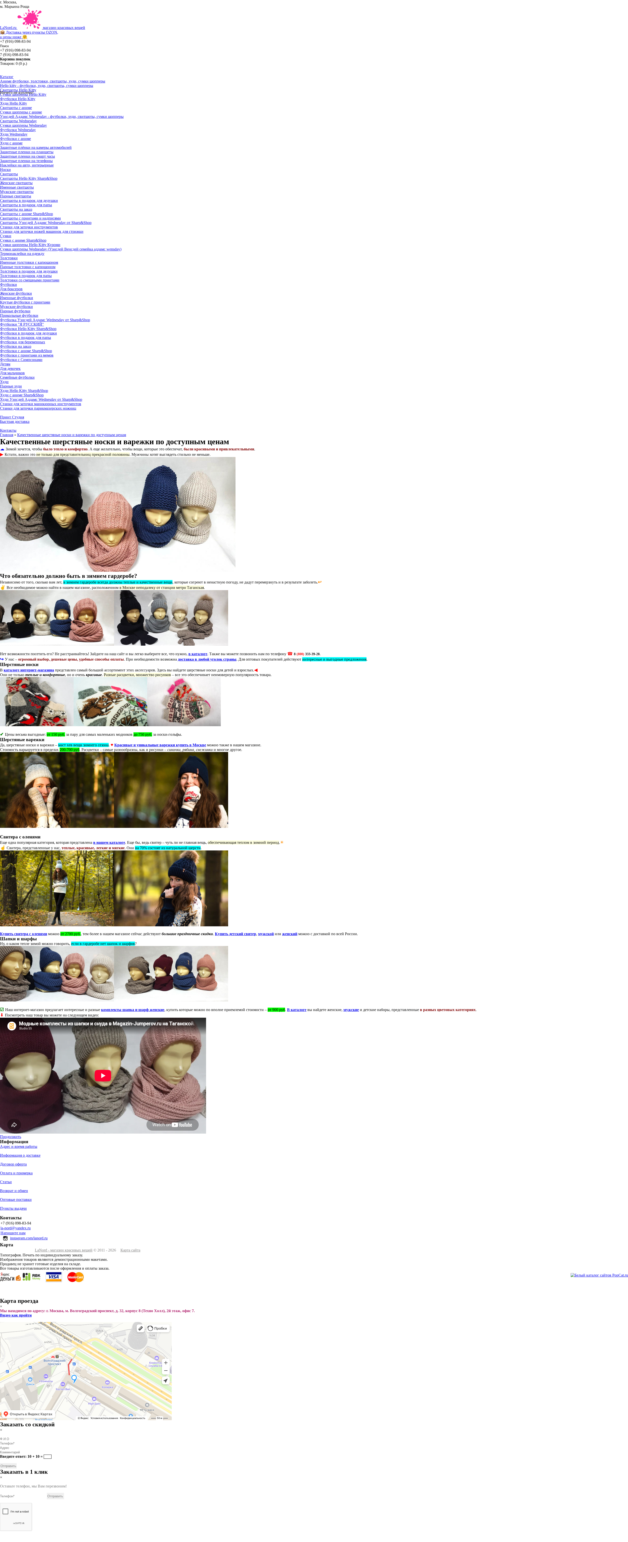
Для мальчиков (12, 373)
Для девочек (10, 368)
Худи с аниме (11, 143)
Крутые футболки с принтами (25, 302)
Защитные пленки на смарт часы (27, 156)
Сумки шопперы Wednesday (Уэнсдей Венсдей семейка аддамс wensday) (60, 249)
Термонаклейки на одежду (22, 253)
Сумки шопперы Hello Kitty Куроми (30, 245)
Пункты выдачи (13, 1208)
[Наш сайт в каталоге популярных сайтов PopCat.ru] (599, 1275)
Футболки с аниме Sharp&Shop (26, 351)
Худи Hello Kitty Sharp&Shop (24, 391)
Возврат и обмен (14, 1191)
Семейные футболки (17, 377)
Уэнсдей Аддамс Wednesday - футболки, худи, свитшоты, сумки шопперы (62, 116)
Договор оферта (13, 1164)
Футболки (8, 284)
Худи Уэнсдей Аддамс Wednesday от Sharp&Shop (41, 399)
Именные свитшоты (17, 187)
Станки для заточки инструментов (29, 227)
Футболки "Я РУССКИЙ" (22, 324)
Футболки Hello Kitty (17, 99)
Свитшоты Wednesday (18, 121)
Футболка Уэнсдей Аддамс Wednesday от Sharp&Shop (45, 320)
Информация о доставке (20, 1155)
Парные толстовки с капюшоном (27, 267)
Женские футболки (16, 293)
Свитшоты (9, 174)
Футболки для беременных (22, 342)
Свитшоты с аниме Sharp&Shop (26, 214)
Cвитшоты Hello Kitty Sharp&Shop (28, 178)
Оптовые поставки (16, 1199)
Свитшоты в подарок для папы (26, 205)
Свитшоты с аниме (16, 108)
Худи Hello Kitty (13, 103)
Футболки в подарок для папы (25, 337)
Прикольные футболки (19, 315)
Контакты (8, 430)
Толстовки (9, 258)
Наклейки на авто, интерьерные (27, 165)
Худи (4, 382)
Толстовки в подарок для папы (26, 276)
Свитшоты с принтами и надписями (30, 218)
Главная (6, 435)
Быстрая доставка (14, 421)
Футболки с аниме (15, 139)
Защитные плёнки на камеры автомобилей (36, 147)
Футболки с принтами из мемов (26, 355)
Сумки (5, 236)
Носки (5, 169)
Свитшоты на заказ (16, 209)
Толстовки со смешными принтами (29, 280)
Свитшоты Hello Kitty (18, 90)
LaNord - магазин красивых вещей (63, 1250)
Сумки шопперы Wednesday (23, 125)
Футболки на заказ (15, 346)
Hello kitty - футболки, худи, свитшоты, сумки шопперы (46, 85)
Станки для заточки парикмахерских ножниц (38, 408)
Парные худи (11, 386)
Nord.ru (42, 32)
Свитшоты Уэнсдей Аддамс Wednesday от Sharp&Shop (46, 223)
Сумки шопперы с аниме (21, 112)
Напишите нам (13, 1233)
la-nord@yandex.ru (15, 1228)
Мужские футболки (16, 307)
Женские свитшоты (16, 183)
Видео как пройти (16, 1315)
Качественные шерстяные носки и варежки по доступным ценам (71, 435)
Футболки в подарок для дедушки (28, 333)
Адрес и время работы (18, 1146)
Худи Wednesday (13, 134)
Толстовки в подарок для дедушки (29, 271)
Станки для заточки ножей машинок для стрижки (41, 231)
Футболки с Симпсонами (21, 360)
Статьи (6, 1182)
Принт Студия (12, 417)
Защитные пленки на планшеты (26, 152)
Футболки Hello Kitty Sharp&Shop (28, 329)
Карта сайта (130, 1250)
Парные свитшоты (15, 196)
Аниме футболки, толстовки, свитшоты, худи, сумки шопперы (52, 81)
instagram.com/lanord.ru (29, 1238)
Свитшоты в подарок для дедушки (29, 200)
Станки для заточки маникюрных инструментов (40, 404)
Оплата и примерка (16, 1173)
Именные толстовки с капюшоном (29, 262)
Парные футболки (15, 311)
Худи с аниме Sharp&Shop (22, 395)
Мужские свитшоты (17, 192)
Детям (5, 364)
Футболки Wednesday (18, 130)
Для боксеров (11, 289)
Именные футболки (16, 298)
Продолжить (10, 1137)
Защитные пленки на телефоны (26, 161)
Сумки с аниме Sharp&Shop (23, 240)
